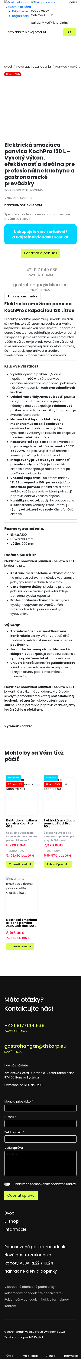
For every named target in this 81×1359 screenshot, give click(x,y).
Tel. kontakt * (14, 1132)
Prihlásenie (20, 11)
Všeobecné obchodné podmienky (29, 1287)
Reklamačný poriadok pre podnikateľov (33, 1293)
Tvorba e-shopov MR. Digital (23, 1337)
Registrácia (20, 16)
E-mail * (10, 1117)
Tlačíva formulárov (54, 1299)
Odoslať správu (21, 1195)
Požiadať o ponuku (40, 253)
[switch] (7, 1184)
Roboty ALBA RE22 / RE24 (28, 1263)
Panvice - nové (66, 66)
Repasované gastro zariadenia (35, 1246)
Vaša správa (13, 1148)
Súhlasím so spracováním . (44, 1184)
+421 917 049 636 (24, 1028)
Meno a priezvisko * (18, 1101)
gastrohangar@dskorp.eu (35, 1048)
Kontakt (10, 1306)
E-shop (51, 1356)
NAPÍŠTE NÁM (40, 287)
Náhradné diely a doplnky (30, 1271)
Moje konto (30, 1356)
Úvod (8, 66)
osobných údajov (63, 1184)
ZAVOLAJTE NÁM (40, 272)
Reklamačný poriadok (20, 1299)
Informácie (15, 1229)
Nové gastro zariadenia (33, 66)
